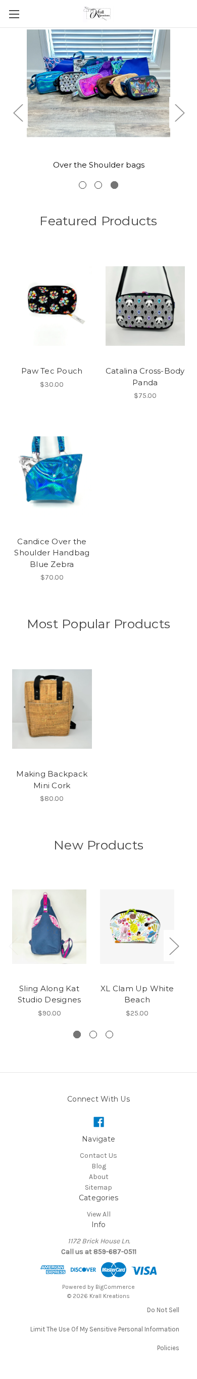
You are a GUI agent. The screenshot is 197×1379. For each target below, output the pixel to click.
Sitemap (98, 1187)
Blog (98, 1166)
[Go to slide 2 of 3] (98, 185)
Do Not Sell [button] (163, 1310)
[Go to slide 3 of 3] (109, 1034)
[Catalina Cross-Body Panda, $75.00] (145, 306)
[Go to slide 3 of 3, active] (114, 185)
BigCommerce (115, 1286)
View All (99, 1214)
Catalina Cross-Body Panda (145, 376)
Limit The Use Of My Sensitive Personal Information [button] (104, 1329)
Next (179, 112)
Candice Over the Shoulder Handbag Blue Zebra (51, 553)
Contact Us (98, 1155)
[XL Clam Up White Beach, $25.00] (137, 927)
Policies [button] (168, 1348)
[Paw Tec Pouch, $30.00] (52, 306)
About (99, 1176)
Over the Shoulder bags (98, 165)
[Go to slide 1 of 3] (82, 185)
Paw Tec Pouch (51, 371)
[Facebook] (98, 1122)
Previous (18, 112)
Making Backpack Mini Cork (51, 779)
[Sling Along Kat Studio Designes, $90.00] (49, 927)
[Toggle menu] (14, 14)
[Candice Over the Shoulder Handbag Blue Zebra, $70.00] (52, 476)
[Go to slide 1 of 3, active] (77, 1034)
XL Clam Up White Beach (137, 994)
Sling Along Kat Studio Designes (49, 994)
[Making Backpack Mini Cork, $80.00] (52, 709)
